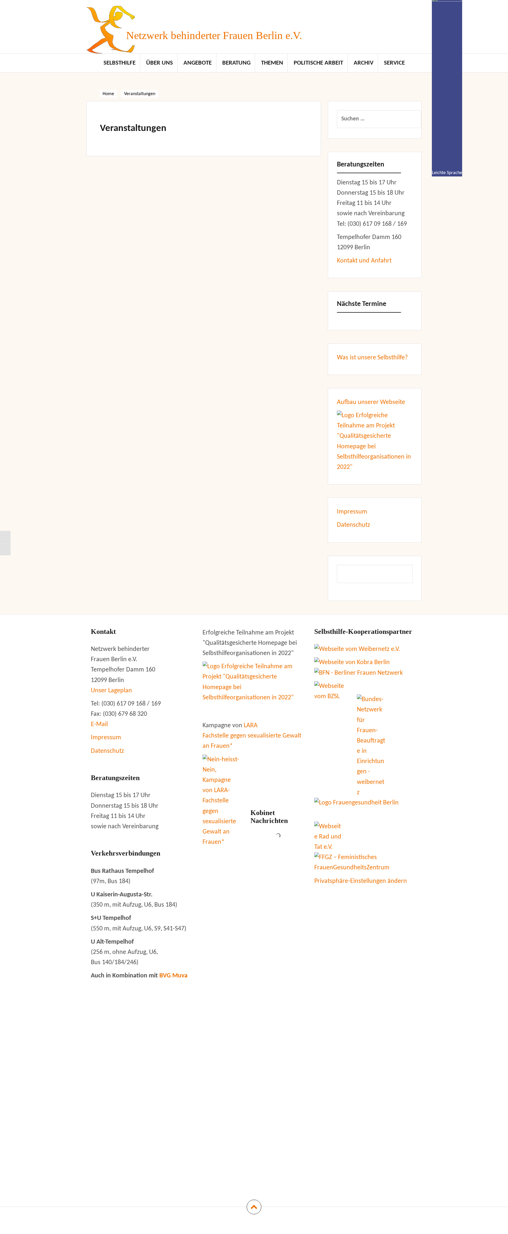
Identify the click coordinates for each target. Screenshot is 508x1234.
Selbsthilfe (119, 63)
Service (394, 63)
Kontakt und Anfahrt (364, 260)
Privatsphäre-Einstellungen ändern (360, 881)
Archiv (363, 63)
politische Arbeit (318, 63)
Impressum (352, 512)
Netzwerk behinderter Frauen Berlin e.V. (214, 35)
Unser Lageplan (111, 690)
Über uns (159, 63)
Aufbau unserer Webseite (371, 402)
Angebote (197, 63)
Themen (272, 63)
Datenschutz (353, 525)
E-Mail (99, 724)
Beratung (236, 63)
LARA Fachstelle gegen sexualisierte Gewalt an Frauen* (252, 736)
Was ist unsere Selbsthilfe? (372, 357)
